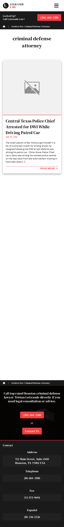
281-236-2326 (32, 517)
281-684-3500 (32, 478)
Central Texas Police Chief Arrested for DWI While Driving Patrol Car (30, 127)
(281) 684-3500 (49, 17)
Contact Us (32, 431)
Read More (47, 168)
